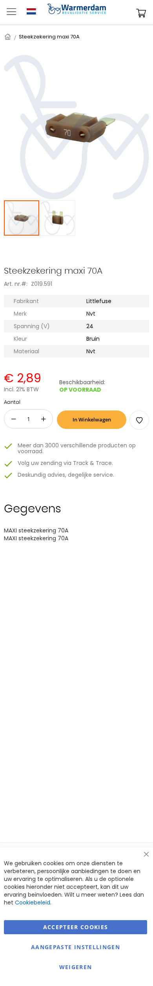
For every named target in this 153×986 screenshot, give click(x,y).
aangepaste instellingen (75, 947)
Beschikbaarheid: (82, 382)
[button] (57, 218)
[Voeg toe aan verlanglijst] (139, 420)
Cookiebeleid (32, 902)
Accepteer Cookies (75, 927)
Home (8, 36)
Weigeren (75, 967)
